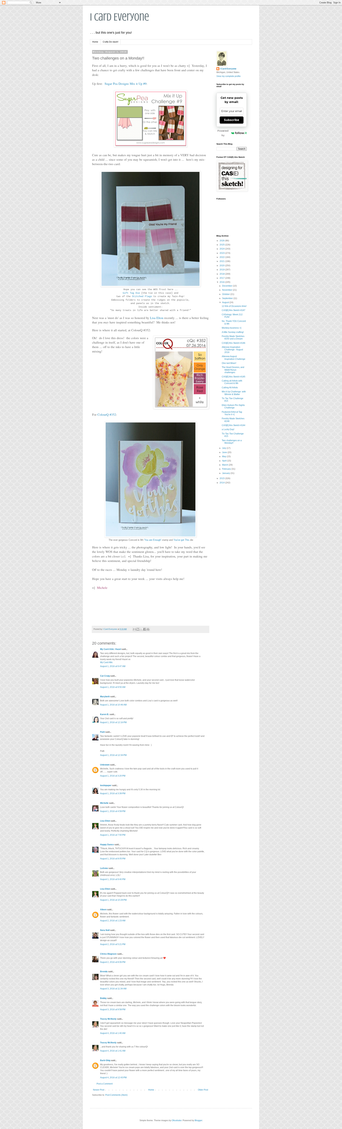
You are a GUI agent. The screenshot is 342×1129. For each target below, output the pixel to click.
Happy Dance (107, 844)
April (224, 461)
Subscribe (231, 120)
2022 (222, 257)
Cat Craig (105, 676)
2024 (222, 249)
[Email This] (134, 629)
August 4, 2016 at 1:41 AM (112, 1051)
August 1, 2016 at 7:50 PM (112, 835)
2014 (222, 482)
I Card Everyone (119, 17)
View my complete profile (228, 76)
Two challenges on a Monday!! (232, 441)
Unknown (105, 765)
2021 (222, 261)
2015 (222, 478)
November (227, 290)
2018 (222, 274)
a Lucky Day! (228, 429)
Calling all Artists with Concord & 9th (232, 382)
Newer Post (98, 1090)
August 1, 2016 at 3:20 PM (112, 776)
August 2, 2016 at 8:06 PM (112, 962)
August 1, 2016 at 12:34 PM (113, 755)
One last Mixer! (229, 363)
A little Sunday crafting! (233, 332)
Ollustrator (177, 1120)
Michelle (104, 803)
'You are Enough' (152, 540)
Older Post (203, 1090)
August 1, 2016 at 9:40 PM (112, 879)
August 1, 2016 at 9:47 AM (112, 666)
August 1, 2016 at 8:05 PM (112, 858)
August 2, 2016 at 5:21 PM (112, 944)
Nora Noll (105, 930)
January (226, 473)
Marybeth (105, 696)
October (226, 294)
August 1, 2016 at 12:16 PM (113, 722)
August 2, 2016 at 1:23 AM (112, 920)
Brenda (104, 971)
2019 (222, 269)
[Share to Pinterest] (148, 629)
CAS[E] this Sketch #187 (233, 310)
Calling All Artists (230, 387)
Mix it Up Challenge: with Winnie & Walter (234, 392)
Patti (102, 732)
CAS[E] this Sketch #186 (233, 343)
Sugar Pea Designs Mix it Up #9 (125, 83)
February (226, 469)
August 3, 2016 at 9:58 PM (112, 1009)
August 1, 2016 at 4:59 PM (112, 811)
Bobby (103, 998)
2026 (222, 240)
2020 (222, 265)
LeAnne (104, 868)
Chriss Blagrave (108, 954)
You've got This (181, 540)
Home (95, 42)
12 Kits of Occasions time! (234, 306)
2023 (222, 253)
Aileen (103, 909)
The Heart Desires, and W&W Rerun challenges (233, 370)
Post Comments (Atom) (116, 1095)
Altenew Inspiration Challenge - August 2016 (232, 350)
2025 (222, 244)
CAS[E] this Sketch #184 (233, 425)
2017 (222, 278)
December (227, 286)
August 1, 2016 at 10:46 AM (113, 705)
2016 (222, 282)
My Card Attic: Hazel (110, 649)
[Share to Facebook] (144, 629)
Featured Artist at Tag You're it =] (232, 413)
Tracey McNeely (108, 1019)
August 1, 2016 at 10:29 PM (113, 900)
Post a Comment (105, 1084)
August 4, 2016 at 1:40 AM (112, 1033)
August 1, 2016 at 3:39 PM (112, 793)
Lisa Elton (156, 318)
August (225, 302)
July (224, 448)
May (224, 456)
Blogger (198, 1120)
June (224, 452)
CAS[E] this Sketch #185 (233, 376)
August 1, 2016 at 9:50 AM (112, 687)
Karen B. (104, 714)
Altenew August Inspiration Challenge (233, 357)
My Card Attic (106, 662)
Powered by (222, 133)
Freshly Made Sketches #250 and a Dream (233, 337)
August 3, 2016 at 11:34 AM (113, 988)
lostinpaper (106, 785)
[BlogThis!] (138, 629)
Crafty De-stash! (110, 42)
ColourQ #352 (106, 414)
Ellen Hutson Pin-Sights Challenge (233, 406)
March (225, 465)
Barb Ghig (105, 1060)
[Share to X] (141, 629)
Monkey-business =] (231, 328)
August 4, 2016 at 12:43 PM (113, 1077)
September (227, 298)
